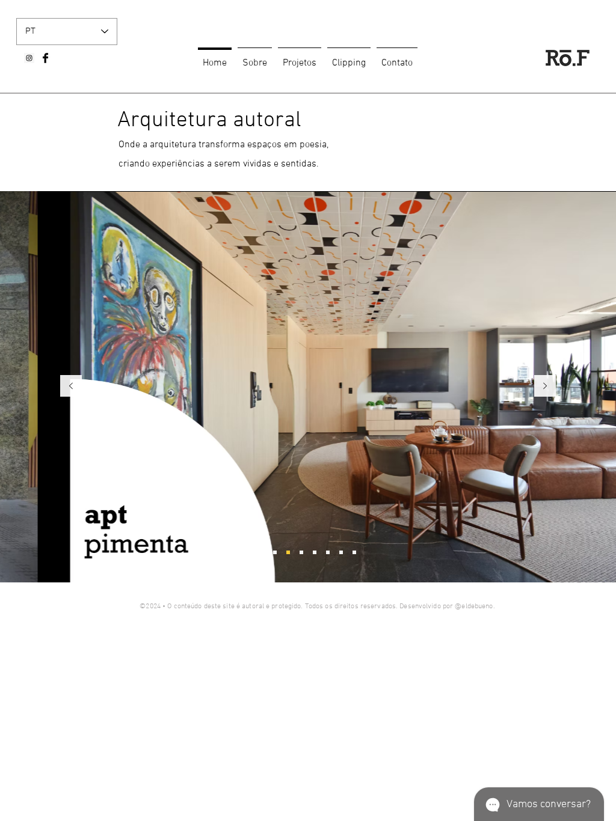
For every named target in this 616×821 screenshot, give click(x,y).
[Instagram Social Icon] (29, 58)
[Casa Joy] (261, 552)
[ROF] (354, 552)
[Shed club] (275, 552)
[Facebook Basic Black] (45, 58)
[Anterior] (71, 386)
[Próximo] (545, 386)
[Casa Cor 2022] (314, 552)
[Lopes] (341, 552)
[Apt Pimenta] (288, 552)
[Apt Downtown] (301, 552)
